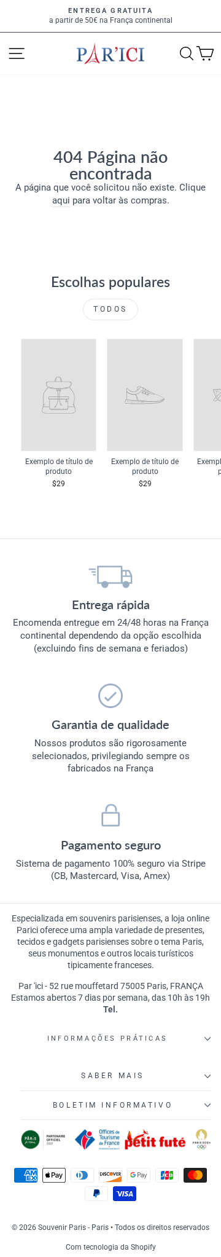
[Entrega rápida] (110, 576)
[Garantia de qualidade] (110, 696)
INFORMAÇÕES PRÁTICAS (107, 1038)
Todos (110, 309)
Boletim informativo (113, 1105)
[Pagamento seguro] (110, 816)
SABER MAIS (112, 1075)
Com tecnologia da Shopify (111, 1247)
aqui (61, 200)
